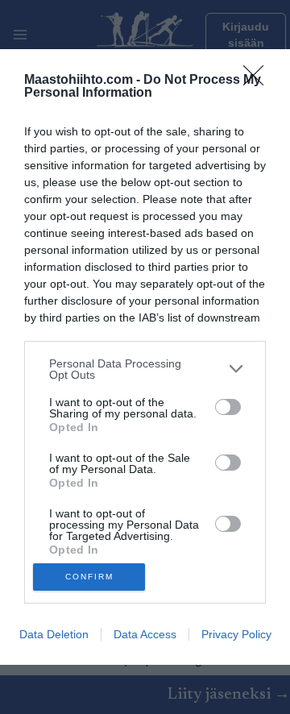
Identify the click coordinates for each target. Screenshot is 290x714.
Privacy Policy (236, 634)
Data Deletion (54, 634)
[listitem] (145, 369)
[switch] (228, 407)
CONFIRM (89, 576)
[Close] (258, 80)
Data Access (145, 634)
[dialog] (145, 357)
